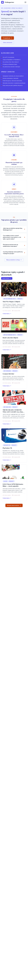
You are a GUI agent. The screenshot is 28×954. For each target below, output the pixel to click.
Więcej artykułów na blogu (13, 259)
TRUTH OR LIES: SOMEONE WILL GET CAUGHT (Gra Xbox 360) (13, 412)
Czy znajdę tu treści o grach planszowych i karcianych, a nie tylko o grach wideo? (12, 237)
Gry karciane (7, 370)
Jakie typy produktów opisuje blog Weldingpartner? (12, 229)
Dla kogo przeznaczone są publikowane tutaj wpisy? (10, 245)
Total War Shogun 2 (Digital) (11, 302)
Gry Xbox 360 (7, 407)
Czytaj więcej (6, 313)
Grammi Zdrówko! (8, 374)
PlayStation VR (7, 448)
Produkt (20, 298)
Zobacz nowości (5, 278)
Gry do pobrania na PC (10, 298)
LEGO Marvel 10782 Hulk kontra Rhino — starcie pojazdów (13, 485)
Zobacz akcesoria (7, 42)
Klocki (5, 481)
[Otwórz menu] (25, 2)
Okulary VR (7, 445)
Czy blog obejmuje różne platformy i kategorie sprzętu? (13, 252)
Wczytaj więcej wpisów (13, 505)
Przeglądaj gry (6, 38)
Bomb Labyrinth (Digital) (10, 338)
